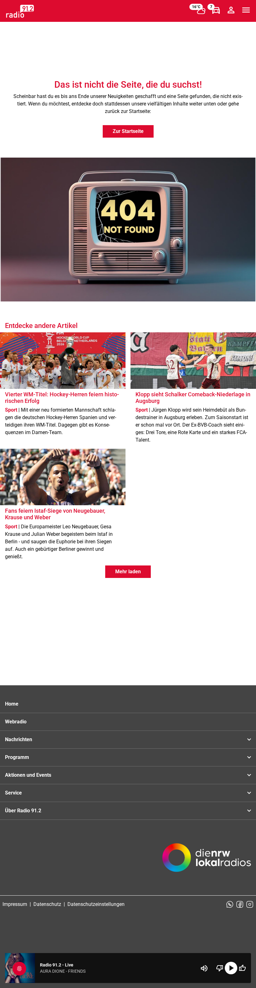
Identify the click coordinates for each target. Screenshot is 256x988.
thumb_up (242, 968)
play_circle (231, 968)
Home (11, 704)
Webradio (16, 722)
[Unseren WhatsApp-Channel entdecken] (230, 904)
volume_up (204, 968)
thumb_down (220, 968)
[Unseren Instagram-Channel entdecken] (250, 904)
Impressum (14, 904)
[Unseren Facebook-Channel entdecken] (240, 904)
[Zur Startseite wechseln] (20, 11)
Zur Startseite (128, 131)
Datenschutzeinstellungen (96, 904)
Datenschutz (47, 904)
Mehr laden (128, 572)
